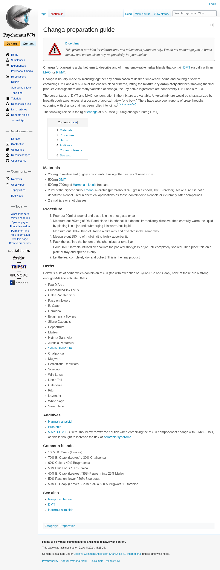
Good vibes (17, 184)
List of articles (19, 109)
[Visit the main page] (19, 19)
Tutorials (16, 98)
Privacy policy (50, 560)
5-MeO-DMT (57, 432)
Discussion (56, 13)
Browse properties (20, 243)
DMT (186, 67)
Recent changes (20, 155)
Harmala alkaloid (84, 184)
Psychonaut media (22, 71)
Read (128, 13)
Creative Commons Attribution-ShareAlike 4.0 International (107, 553)
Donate (11, 43)
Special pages (20, 222)
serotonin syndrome (117, 437)
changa (92, 112)
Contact (28, 43)
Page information (20, 234)
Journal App (18, 120)
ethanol (89, 190)
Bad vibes (17, 195)
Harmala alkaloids (60, 510)
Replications (18, 76)
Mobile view (113, 560)
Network (16, 179)
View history (161, 13)
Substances (18, 60)
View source (142, 13)
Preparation (67, 525)
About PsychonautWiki (74, 560)
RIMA (60, 72)
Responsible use (60, 499)
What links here (20, 213)
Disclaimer (73, 43)
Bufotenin (54, 427)
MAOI (47, 72)
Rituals (15, 82)
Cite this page (20, 239)
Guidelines (17, 149)
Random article (20, 114)
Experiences (18, 65)
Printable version (20, 226)
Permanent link (20, 230)
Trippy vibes (18, 190)
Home (14, 54)
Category (50, 525)
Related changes (20, 218)
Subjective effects (21, 87)
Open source (18, 160)
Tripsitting (17, 93)
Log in (213, 4)
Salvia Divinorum (60, 348)
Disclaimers (96, 560)
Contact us (17, 144)
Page (43, 13)
